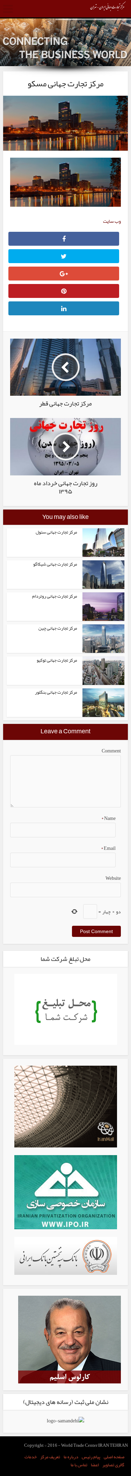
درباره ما (71, 1456)
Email (108, 848)
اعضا (95, 1464)
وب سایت (112, 221)
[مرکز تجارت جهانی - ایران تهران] (108, 8)
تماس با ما (79, 1464)
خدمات (30, 1456)
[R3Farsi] (69, 1341)
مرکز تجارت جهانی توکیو (57, 660)
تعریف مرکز (50, 1456)
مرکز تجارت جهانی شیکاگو (55, 564)
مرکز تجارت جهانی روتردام (54, 596)
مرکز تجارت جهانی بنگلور (56, 692)
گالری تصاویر (113, 1464)
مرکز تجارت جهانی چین (57, 628)
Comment (111, 751)
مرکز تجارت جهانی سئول (56, 532)
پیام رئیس (91, 1456)
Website (113, 878)
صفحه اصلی (114, 1456)
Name (108, 818)
